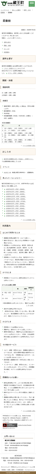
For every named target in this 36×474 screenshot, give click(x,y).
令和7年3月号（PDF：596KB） (15, 189)
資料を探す (7, 42)
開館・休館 (7, 45)
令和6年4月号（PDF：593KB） (15, 215)
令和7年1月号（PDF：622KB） (15, 194)
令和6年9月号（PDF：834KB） (15, 203)
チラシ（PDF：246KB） (15, 73)
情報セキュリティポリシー (19, 467)
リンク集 (32, 467)
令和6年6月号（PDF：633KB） (15, 211)
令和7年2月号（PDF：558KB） (15, 191)
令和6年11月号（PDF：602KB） (16, 199)
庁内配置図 (19, 469)
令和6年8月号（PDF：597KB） (15, 206)
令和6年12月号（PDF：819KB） (16, 196)
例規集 (4, 469)
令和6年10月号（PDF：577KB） (16, 201)
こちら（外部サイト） (11, 68)
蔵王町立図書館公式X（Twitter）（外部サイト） (19, 159)
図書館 (3, 12)
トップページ (5, 10)
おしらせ (6, 49)
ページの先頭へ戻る (29, 145)
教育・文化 (27, 10)
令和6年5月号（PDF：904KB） (15, 213)
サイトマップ (5, 467)
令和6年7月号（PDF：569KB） (15, 208)
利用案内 (6, 52)
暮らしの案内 (16, 10)
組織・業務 (10, 469)
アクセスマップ (30, 469)
